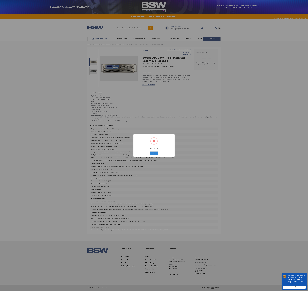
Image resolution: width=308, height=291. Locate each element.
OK (154, 153)
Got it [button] (294, 287)
